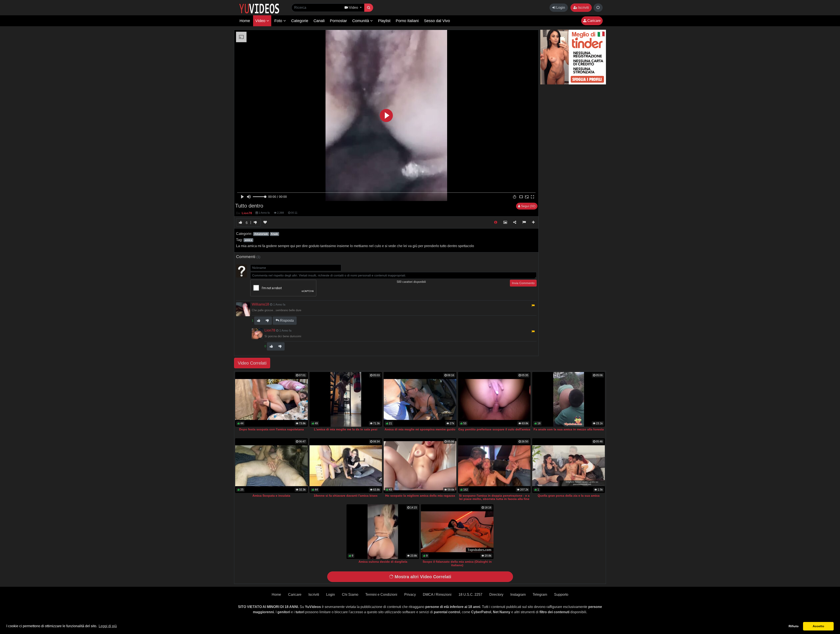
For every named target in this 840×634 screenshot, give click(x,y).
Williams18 (260, 304)
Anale (274, 234)
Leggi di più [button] (108, 626)
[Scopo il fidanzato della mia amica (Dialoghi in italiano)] (457, 531)
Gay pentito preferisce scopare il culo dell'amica (494, 429)
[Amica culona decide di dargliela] (382, 531)
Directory (496, 594)
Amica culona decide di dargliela (383, 561)
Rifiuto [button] (794, 626)
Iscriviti (583, 7)
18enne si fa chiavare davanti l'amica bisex (346, 495)
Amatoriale (261, 234)
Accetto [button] (818, 626)
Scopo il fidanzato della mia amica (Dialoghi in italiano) (457, 563)
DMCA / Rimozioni (437, 594)
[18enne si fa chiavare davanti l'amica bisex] (346, 465)
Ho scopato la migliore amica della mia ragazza (420, 495)
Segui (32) (528, 206)
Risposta (286, 320)
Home (245, 21)
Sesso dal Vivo (437, 21)
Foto (278, 21)
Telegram (540, 594)
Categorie (299, 21)
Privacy (410, 594)
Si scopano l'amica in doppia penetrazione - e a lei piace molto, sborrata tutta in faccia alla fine (494, 497)
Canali (319, 21)
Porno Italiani (407, 21)
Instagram (518, 594)
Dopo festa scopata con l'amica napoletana (271, 429)
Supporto (561, 594)
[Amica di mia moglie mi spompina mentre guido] (420, 399)
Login (560, 7)
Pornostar (338, 21)
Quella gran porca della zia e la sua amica (569, 495)
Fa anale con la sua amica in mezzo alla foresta (569, 429)
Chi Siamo (350, 594)
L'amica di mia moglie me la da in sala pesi (345, 429)
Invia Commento (523, 283)
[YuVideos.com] (259, 8)
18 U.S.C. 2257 (470, 594)
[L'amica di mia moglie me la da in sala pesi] (346, 399)
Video (260, 21)
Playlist (384, 21)
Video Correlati (252, 363)
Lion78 (269, 330)
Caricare (593, 21)
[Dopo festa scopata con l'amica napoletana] (271, 399)
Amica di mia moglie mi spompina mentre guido (420, 429)
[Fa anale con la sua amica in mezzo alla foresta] (568, 399)
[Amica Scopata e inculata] (271, 465)
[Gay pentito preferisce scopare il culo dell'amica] (494, 399)
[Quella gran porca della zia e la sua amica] (568, 465)
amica (248, 240)
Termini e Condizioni (381, 594)
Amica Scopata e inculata (271, 495)
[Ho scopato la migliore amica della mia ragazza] (420, 465)
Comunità (361, 21)
